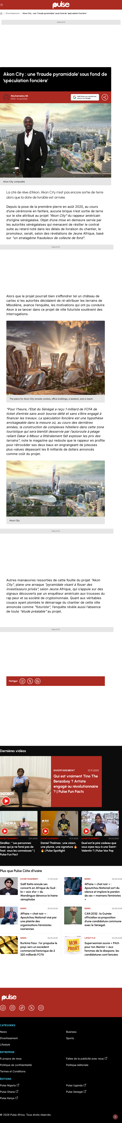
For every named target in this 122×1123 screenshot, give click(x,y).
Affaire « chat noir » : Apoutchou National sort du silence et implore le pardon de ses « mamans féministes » (103, 891)
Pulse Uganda (74, 1085)
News (23, 908)
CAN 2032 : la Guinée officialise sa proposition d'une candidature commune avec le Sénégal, (103, 919)
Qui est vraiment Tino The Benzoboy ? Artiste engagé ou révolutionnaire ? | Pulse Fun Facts (76, 784)
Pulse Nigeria (8, 1085)
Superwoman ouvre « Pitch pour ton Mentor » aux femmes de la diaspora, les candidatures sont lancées (102, 948)
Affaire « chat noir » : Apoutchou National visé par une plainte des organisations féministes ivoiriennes (38, 921)
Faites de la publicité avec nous (85, 1058)
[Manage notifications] (115, 1116)
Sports (70, 1038)
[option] (18, 837)
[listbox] (61, 836)
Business (71, 1031)
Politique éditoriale (77, 1065)
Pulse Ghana (7, 1091)
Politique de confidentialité (16, 1065)
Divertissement (12, 13)
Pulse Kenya (7, 1098)
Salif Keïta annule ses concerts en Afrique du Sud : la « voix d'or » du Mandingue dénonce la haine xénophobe (39, 891)
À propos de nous (10, 1058)
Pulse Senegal (74, 1091)
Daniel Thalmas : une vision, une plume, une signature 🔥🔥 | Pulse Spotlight (59, 846)
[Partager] (105, 97)
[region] (61, 836)
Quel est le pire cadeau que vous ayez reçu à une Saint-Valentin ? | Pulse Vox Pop (99, 846)
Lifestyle (90, 938)
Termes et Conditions (12, 1071)
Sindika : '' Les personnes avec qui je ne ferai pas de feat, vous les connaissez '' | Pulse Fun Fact (17, 848)
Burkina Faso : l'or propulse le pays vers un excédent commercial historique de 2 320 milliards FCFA (38, 948)
